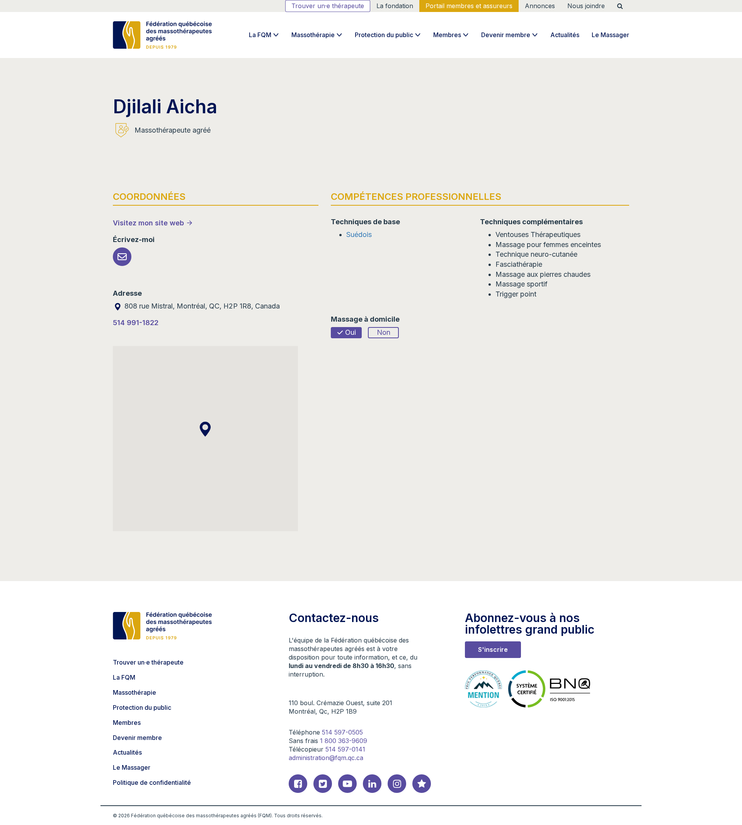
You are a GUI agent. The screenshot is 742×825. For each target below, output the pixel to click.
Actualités (564, 35)
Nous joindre (586, 6)
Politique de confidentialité (152, 782)
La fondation (394, 6)
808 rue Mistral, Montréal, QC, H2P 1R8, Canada (201, 306)
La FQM (260, 35)
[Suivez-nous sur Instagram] (397, 783)
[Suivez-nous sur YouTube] (347, 783)
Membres (447, 35)
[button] (205, 429)
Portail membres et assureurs (468, 6)
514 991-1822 (135, 323)
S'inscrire (493, 649)
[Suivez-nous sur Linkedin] (372, 783)
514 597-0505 (342, 732)
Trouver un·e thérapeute (327, 6)
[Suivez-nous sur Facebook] (298, 783)
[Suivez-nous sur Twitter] (322, 783)
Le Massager (610, 35)
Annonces (540, 6)
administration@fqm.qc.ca (326, 758)
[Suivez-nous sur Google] (421, 783)
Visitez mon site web (148, 223)
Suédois (359, 234)
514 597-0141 (345, 749)
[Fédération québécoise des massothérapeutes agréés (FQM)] (162, 35)
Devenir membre (505, 35)
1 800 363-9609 (343, 741)
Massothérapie (313, 35)
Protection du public (384, 35)
